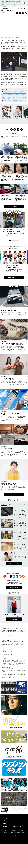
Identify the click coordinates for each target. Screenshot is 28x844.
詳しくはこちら (24, 3)
